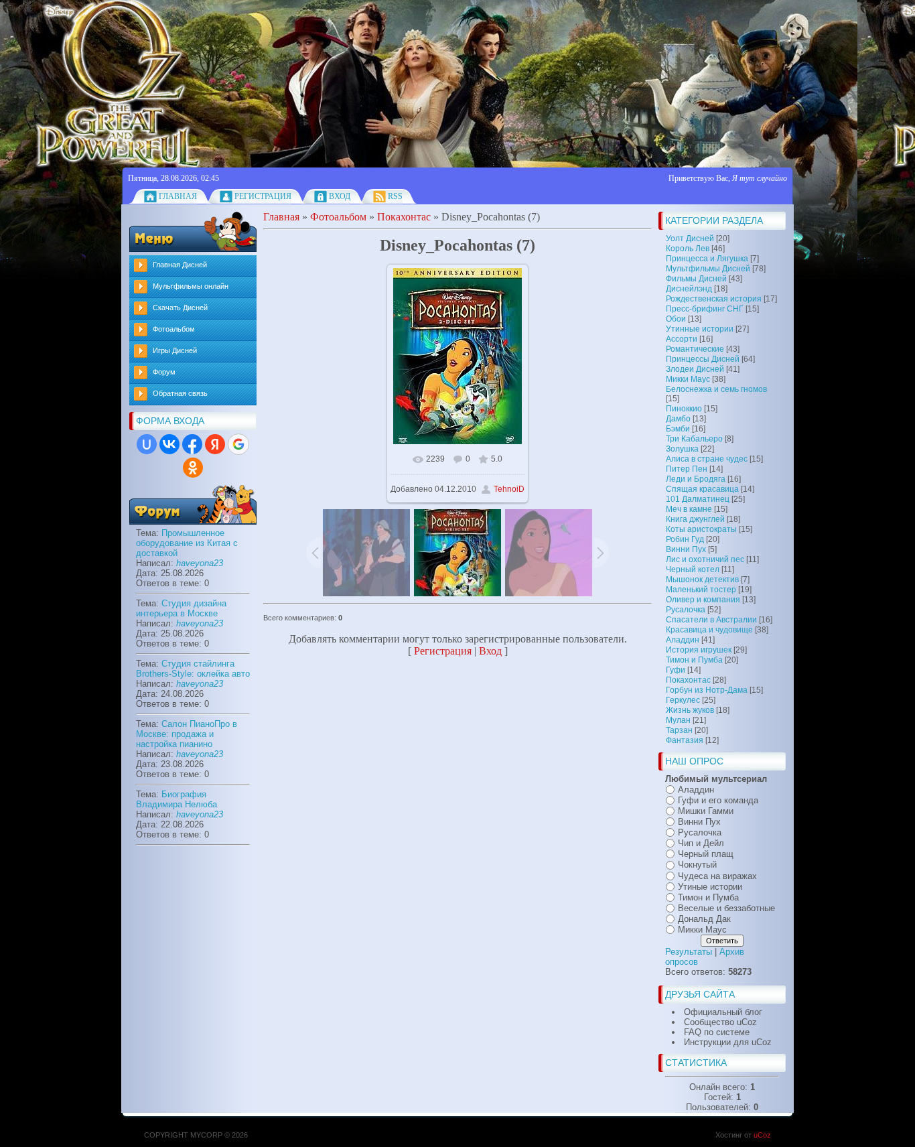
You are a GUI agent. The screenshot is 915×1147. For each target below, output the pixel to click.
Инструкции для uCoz (728, 1042)
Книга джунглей (695, 519)
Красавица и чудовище (709, 629)
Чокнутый (697, 865)
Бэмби (678, 428)
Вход (339, 196)
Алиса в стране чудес (707, 459)
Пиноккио (684, 408)
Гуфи (675, 670)
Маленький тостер (701, 589)
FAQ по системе (717, 1032)
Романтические (695, 349)
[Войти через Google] (238, 444)
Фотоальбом (174, 329)
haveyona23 (199, 563)
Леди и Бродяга (695, 479)
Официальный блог (723, 1012)
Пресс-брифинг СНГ (705, 309)
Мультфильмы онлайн (190, 286)
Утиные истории (710, 887)
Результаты (688, 952)
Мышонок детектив (702, 579)
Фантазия (684, 740)
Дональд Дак (704, 919)
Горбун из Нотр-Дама (707, 690)
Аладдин (682, 640)
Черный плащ (705, 854)
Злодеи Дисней (695, 369)
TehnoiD (509, 489)
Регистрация (262, 196)
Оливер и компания (703, 599)
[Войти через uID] (147, 444)
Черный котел (692, 569)
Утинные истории (699, 329)
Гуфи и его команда (718, 800)
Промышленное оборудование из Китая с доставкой (187, 543)
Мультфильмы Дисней (708, 268)
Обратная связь (180, 393)
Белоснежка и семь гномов (716, 389)
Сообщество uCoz (720, 1022)
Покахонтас (688, 680)
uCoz (762, 1135)
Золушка (682, 449)
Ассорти (681, 339)
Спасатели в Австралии (711, 619)
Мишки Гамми (705, 811)
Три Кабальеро (694, 439)
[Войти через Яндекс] (215, 444)
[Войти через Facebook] (192, 444)
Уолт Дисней (690, 238)
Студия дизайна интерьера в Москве (181, 608)
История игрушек (698, 650)
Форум (164, 372)
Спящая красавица (702, 489)
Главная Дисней (180, 265)
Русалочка (685, 609)
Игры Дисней (175, 350)
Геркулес (683, 700)
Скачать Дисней (180, 307)
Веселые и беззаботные (726, 908)
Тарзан (679, 730)
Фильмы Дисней (696, 278)
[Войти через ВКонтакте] (169, 444)
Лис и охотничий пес (705, 559)
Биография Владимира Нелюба (176, 799)
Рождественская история (714, 298)
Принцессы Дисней (703, 359)
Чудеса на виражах (717, 876)
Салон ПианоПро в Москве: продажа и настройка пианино (186, 734)
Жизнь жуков (690, 710)
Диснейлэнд (689, 288)
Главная (178, 196)
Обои (676, 319)
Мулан (678, 720)
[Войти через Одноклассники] (193, 468)
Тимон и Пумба (694, 660)
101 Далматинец (697, 499)
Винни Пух (686, 549)
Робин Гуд (685, 539)
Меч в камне (689, 509)
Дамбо (678, 418)
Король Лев (687, 248)
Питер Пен (686, 469)
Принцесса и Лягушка (707, 258)
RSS (395, 196)
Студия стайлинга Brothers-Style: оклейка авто (193, 669)
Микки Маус (688, 379)
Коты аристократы (701, 529)
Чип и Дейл (701, 843)
